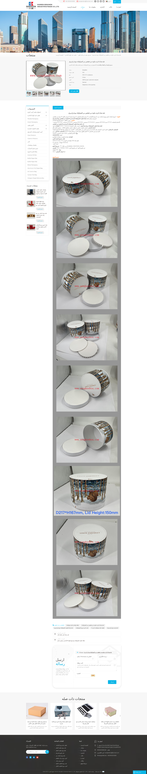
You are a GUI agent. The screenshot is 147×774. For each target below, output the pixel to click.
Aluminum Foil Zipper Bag (35, 168)
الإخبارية (102, 7)
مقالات (82, 761)
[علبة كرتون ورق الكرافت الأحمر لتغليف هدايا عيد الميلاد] (31, 227)
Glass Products (32, 135)
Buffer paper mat (32, 158)
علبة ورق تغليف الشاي (61, 750)
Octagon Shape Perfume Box (36, 178)
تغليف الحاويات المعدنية (33, 128)
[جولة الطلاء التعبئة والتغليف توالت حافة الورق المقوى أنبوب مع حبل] (31, 204)
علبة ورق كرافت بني (60, 755)
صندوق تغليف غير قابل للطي (84, 55)
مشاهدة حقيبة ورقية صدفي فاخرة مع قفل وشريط (37, 722)
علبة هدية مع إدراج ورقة (112, 628)
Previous (27, 716)
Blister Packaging (32, 165)
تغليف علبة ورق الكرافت (61, 745)
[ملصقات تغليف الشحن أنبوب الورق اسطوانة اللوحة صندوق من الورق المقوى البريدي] (31, 192)
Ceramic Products (33, 138)
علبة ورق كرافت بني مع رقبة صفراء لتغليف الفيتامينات (41, 215)
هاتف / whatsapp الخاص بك (84, 656)
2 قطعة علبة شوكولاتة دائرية (97, 628)
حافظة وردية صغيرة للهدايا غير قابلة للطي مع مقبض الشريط (61, 722)
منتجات (83, 7)
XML (86, 771)
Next (120, 716)
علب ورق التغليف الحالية (61, 763)
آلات (29, 142)
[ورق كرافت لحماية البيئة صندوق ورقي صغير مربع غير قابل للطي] (110, 711)
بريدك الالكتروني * (103, 656)
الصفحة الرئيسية (71, 7)
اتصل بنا (119, 7)
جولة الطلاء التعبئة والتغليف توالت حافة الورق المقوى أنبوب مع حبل (41, 203)
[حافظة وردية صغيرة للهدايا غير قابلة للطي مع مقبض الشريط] (61, 711)
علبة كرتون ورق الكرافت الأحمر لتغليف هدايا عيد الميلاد (41, 226)
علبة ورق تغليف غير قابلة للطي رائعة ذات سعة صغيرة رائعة (85, 722)
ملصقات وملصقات (32, 145)
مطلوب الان (73, 91)
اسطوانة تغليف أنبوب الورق (34, 112)
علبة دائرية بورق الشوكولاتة (82, 628)
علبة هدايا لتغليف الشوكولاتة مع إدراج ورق (63, 628)
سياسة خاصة (91, 771)
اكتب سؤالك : (80, 663)
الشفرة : (79, 673)
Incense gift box (32, 155)
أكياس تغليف (31, 125)
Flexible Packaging (33, 118)
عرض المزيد (40, 197)
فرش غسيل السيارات (33, 148)
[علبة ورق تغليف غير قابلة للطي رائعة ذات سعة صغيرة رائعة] (86, 711)
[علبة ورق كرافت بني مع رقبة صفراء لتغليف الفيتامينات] (31, 215)
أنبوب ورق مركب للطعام (61, 758)
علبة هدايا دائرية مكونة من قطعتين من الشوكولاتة (93, 625)
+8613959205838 (111, 755)
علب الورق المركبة (60, 753)
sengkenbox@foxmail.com (86, 1)
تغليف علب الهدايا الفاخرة (70, 55)
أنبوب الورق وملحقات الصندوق (35, 132)
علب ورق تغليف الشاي (61, 748)
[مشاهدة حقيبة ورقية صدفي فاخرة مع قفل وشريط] (37, 711)
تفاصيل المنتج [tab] (58, 107)
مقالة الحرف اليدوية (32, 151)
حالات (110, 7)
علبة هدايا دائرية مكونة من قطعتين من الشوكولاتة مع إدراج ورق (98, 652)
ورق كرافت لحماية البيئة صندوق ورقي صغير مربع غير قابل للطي (110, 722)
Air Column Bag (32, 171)
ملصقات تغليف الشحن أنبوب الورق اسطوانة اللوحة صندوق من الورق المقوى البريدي (41, 191)
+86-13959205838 (70, 1)
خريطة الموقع (84, 763)
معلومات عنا (92, 7)
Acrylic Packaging (33, 122)
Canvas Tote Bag (32, 175)
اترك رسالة (138, 772)
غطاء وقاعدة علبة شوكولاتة (73, 625)
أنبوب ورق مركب (60, 761)
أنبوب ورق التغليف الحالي (61, 766)
